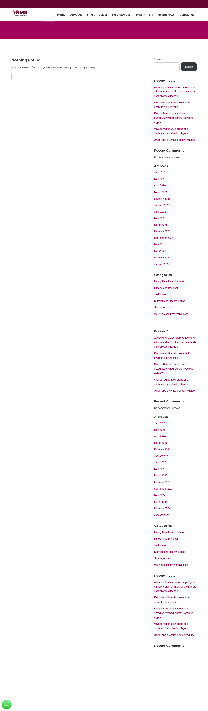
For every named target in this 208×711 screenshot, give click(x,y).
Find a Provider (97, 14)
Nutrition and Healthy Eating (169, 301)
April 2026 (160, 185)
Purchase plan (121, 14)
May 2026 (159, 179)
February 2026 (162, 198)
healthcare (160, 294)
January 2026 (161, 205)
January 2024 (161, 264)
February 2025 (162, 231)
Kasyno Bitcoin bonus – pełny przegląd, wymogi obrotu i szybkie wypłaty (173, 118)
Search (158, 59)
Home (61, 14)
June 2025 (160, 211)
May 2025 (159, 218)
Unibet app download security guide (174, 139)
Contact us (187, 14)
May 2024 (159, 244)
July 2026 (159, 172)
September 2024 (163, 237)
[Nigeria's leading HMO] (19, 12)
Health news (166, 14)
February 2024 (162, 257)
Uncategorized (162, 307)
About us (76, 14)
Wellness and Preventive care (171, 314)
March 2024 (161, 250)
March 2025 (161, 224)
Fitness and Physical (166, 288)
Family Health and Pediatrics (170, 281)
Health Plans (144, 14)
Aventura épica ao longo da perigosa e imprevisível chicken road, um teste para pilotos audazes (175, 91)
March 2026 (161, 192)
